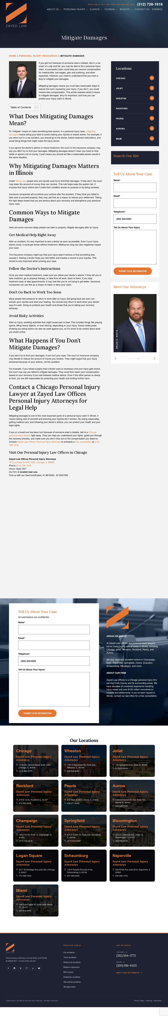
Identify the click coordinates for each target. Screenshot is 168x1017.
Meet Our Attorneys (128, 973)
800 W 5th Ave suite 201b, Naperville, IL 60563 (132, 871)
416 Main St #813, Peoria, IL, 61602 (82, 799)
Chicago (24, 750)
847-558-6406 (73, 875)
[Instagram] (26, 968)
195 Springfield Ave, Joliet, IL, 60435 (131, 764)
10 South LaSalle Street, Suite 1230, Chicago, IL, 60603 (35, 766)
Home (12, 55)
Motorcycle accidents (72, 962)
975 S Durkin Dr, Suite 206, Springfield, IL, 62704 (84, 836)
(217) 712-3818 (25, 840)
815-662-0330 (25, 803)
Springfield (74, 820)
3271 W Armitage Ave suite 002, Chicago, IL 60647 (37, 871)
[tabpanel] (135, 323)
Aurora (119, 785)
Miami (21, 890)
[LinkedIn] (14, 968)
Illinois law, (21, 180)
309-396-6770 (121, 840)
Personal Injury (74, 9)
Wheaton (72, 750)
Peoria (70, 785)
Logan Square (29, 855)
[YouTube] (39, 968)
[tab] (142, 359)
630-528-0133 (121, 805)
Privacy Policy (139, 1000)
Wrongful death (69, 986)
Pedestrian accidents (71, 977)
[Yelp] (32, 968)
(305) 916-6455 (126, 965)
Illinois (95, 9)
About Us (53, 9)
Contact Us (142, 9)
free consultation (83, 441)
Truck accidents (69, 957)
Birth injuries (68, 972)
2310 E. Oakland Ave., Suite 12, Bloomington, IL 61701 (129, 836)
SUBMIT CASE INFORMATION (133, 271)
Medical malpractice (71, 967)
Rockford (24, 785)
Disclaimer (157, 1000)
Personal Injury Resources (38, 55)
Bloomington (125, 820)
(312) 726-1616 (150, 4)
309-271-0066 (73, 803)
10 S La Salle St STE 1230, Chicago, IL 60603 (31, 462)
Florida (110, 9)
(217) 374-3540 (74, 840)
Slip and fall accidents (72, 981)
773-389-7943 (25, 875)
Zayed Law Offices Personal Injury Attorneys (39, 441)
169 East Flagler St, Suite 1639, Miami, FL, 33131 (36, 906)
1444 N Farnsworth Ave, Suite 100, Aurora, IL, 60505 (130, 801)
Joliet (118, 750)
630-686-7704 (121, 875)
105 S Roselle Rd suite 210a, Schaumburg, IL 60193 (80, 871)
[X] (20, 968)
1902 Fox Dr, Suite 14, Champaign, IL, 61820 (35, 836)
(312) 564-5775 (25, 771)
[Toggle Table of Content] (35, 107)
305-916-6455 (25, 910)
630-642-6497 (73, 771)
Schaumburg (76, 855)
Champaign (26, 820)
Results (125, 9)
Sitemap (149, 1000)
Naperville (122, 855)
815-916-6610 (121, 768)
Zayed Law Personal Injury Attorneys (34, 758)
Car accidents (69, 952)
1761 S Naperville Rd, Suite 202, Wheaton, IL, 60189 (81, 766)
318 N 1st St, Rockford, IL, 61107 (33, 799)
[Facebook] (8, 968)
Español (157, 9)
